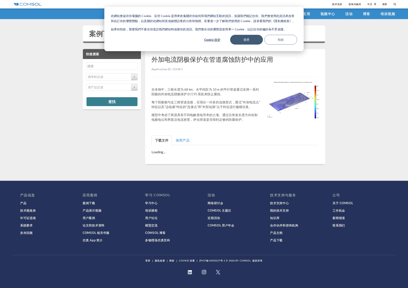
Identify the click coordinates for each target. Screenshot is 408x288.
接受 (246, 39)
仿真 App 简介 (93, 240)
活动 (349, 13)
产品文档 (276, 232)
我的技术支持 (279, 210)
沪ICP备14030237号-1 (212, 260)
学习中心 (151, 203)
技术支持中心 (279, 203)
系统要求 (26, 225)
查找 (112, 101)
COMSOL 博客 (155, 232)
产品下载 (276, 240)
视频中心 (327, 13)
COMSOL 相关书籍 (96, 232)
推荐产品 (183, 140)
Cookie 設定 (212, 40)
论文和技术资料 (94, 225)
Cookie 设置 (187, 260)
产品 (23, 203)
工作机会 (339, 210)
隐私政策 (160, 260)
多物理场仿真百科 (157, 240)
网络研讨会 (215, 203)
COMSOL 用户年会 (221, 225)
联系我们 (339, 225)
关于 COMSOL (343, 203)
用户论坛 (151, 218)
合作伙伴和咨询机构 (284, 225)
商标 (171, 260)
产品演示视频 (92, 210)
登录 (384, 4)
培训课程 (151, 210)
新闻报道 (339, 218)
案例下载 (103, 33)
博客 (366, 13)
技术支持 (337, 4)
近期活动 (214, 218)
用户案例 (89, 218)
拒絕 (281, 39)
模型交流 (151, 225)
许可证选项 (28, 218)
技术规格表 (28, 210)
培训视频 (388, 13)
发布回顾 (26, 232)
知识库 (274, 218)
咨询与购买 (354, 4)
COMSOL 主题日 (219, 210)
